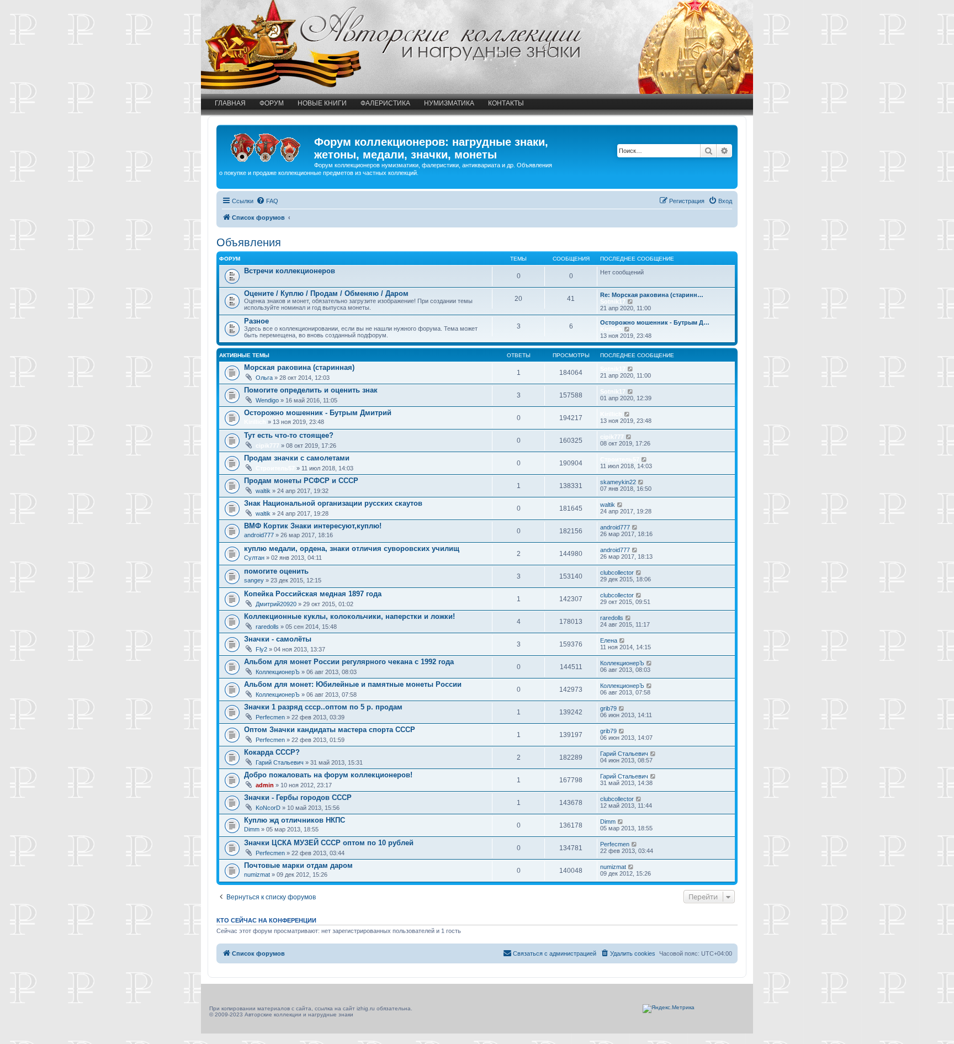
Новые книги (322, 103)
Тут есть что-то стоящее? (288, 435)
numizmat (257, 874)
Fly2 (261, 649)
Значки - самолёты (277, 639)
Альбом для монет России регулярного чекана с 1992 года (349, 662)
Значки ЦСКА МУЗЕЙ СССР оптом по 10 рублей (329, 843)
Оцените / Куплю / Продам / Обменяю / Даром (326, 293)
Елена (608, 640)
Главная (230, 103)
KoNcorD (268, 807)
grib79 (608, 708)
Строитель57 (275, 468)
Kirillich (611, 329)
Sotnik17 (613, 301)
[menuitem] (267, 201)
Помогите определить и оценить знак (311, 390)
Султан (254, 557)
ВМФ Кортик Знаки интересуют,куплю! (312, 526)
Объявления (248, 242)
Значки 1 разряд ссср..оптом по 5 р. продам (323, 707)
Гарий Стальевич (280, 762)
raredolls (267, 626)
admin (265, 785)
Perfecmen (270, 717)
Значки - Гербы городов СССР (298, 797)
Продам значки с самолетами (296, 458)
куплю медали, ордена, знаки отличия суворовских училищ (351, 548)
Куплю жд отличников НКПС (294, 820)
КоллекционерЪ (278, 672)
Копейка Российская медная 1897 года (312, 594)
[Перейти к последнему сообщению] (630, 368)
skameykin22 (618, 482)
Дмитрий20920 (276, 604)
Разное (256, 321)
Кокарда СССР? (272, 752)
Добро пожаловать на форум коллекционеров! (328, 775)
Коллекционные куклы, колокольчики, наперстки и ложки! (349, 616)
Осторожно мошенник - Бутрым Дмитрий (317, 413)
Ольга (264, 377)
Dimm (251, 829)
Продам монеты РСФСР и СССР (301, 480)
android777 (259, 535)
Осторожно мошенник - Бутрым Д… (654, 322)
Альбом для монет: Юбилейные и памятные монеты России (353, 684)
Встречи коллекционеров (289, 271)
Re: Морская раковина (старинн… (651, 295)
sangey (254, 580)
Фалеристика (385, 103)
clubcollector (617, 572)
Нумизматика (449, 103)
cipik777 (267, 445)
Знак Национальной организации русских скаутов (333, 503)
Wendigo (267, 400)
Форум (271, 103)
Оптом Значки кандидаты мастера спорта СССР (329, 729)
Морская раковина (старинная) (299, 367)
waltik (263, 490)
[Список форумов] (266, 145)
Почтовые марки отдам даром (298, 865)
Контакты (506, 103)
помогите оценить (276, 571)
